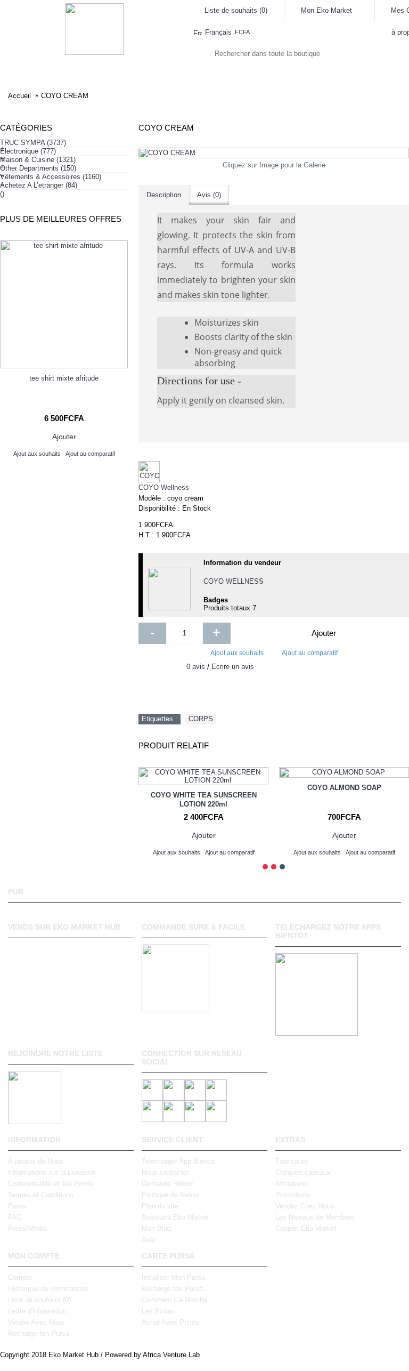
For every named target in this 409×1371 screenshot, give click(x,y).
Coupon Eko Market (306, 1228)
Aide (149, 1240)
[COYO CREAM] (273, 153)
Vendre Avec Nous (36, 1322)
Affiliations (291, 1184)
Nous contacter (165, 1172)
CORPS (201, 719)
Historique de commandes (48, 1289)
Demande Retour (167, 1184)
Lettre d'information (37, 1311)
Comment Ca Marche (174, 1300)
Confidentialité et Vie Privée (51, 1184)
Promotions (292, 1195)
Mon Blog (156, 1228)
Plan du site (160, 1206)
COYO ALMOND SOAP (344, 788)
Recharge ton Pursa (38, 1333)
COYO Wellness (163, 487)
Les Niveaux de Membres (314, 1217)
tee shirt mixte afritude (64, 378)
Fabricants (291, 1161)
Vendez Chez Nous (304, 1206)
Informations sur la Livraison (51, 1172)
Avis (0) (209, 195)
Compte (20, 1277)
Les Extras (158, 1311)
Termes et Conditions (40, 1195)
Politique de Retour (171, 1195)
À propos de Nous (35, 1161)
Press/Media (27, 1228)
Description (163, 195)
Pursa (17, 1206)
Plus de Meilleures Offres (60, 218)
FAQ (15, 1217)
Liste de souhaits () (39, 1300)
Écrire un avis (232, 667)
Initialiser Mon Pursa (173, 1277)
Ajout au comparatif (310, 653)
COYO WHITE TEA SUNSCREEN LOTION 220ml (204, 799)
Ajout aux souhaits (237, 653)
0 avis (195, 667)
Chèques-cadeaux (303, 1172)
